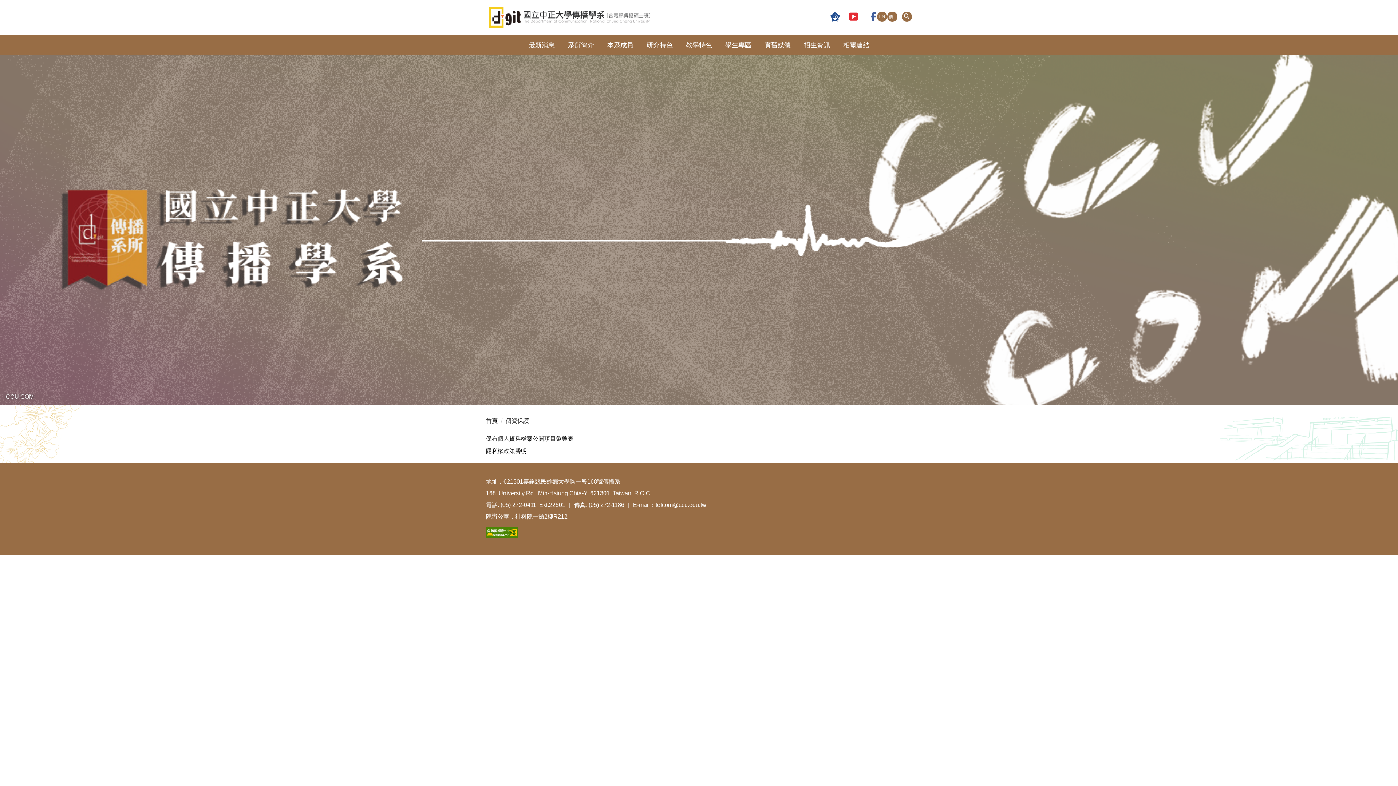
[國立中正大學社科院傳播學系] (606, 17)
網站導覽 (891, 18)
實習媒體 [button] (778, 45)
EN (881, 16)
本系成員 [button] (620, 45)
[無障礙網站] (502, 532)
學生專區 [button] (738, 45)
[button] (907, 17)
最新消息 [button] (542, 45)
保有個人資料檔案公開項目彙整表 (529, 439)
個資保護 (517, 421)
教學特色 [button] (699, 45)
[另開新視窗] (835, 17)
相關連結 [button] (856, 45)
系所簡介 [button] (581, 45)
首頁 (492, 421)
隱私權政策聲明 (506, 451)
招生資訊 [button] (817, 45)
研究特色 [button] (660, 45)
